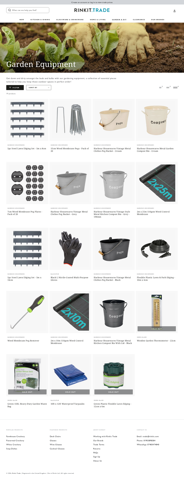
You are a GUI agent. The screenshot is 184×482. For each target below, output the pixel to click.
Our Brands (98, 440)
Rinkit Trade (16, 473)
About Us (97, 460)
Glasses (53, 440)
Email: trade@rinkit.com (148, 436)
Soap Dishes (11, 448)
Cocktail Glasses (57, 448)
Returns (96, 448)
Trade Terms (98, 444)
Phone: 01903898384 (146, 440)
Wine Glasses (56, 444)
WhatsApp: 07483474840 (148, 444)
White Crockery (13, 444)
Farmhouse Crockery (15, 436)
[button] (27, 10)
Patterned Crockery (15, 440)
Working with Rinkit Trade (105, 436)
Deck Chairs (55, 436)
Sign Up (96, 456)
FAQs (95, 452)
